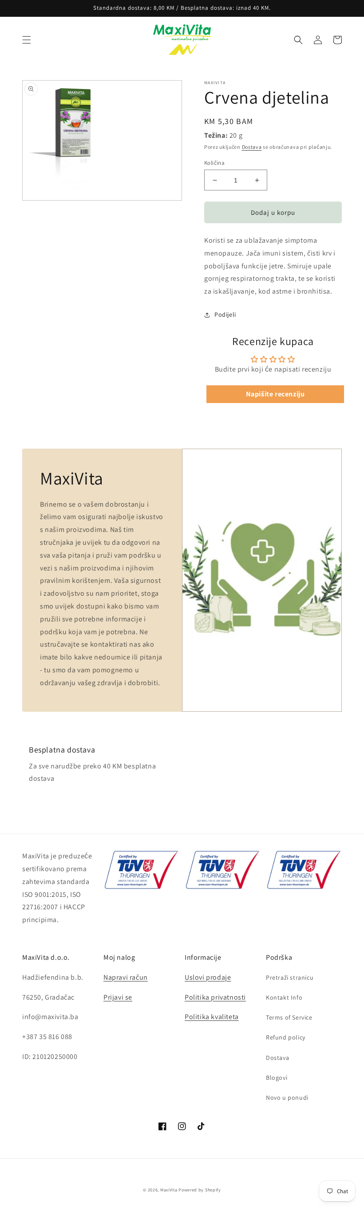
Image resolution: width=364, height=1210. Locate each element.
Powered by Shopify (199, 1190)
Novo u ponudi (287, 1097)
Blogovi (276, 1078)
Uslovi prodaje (208, 977)
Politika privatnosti (215, 997)
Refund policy (285, 1037)
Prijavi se (117, 997)
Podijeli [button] (225, 314)
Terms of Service (289, 1017)
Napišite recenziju (275, 394)
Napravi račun (125, 977)
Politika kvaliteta (212, 1016)
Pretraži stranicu (289, 977)
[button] (26, 40)
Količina (214, 163)
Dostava (252, 146)
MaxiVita (169, 1190)
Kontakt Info (284, 997)
